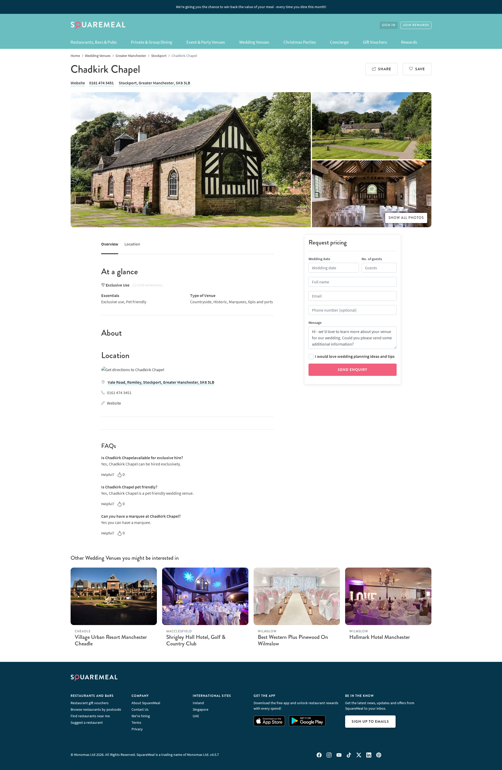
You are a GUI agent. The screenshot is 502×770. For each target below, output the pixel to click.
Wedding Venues (254, 42)
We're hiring (141, 716)
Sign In (388, 25)
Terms (136, 722)
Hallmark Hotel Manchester (379, 637)
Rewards (409, 42)
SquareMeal (98, 25)
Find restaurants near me (90, 716)
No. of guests (372, 258)
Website (78, 82)
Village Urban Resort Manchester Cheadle (111, 640)
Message (315, 322)
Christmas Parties (299, 42)
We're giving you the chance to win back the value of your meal (251, 6)
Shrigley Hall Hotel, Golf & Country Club (195, 640)
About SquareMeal (146, 703)
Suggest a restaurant (87, 722)
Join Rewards (416, 25)
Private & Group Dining (151, 42)
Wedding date (319, 258)
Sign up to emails (370, 721)
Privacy (137, 729)
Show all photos (406, 217)
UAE (196, 716)
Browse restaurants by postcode (96, 709)
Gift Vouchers (375, 42)
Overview (109, 244)
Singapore (200, 709)
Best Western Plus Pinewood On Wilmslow (293, 640)
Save (420, 69)
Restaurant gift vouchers (90, 703)
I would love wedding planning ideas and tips (355, 356)
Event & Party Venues (205, 42)
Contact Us (140, 709)
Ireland (198, 703)
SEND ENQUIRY (352, 369)
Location (132, 244)
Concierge (339, 42)
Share (384, 69)
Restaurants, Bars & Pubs (94, 42)
